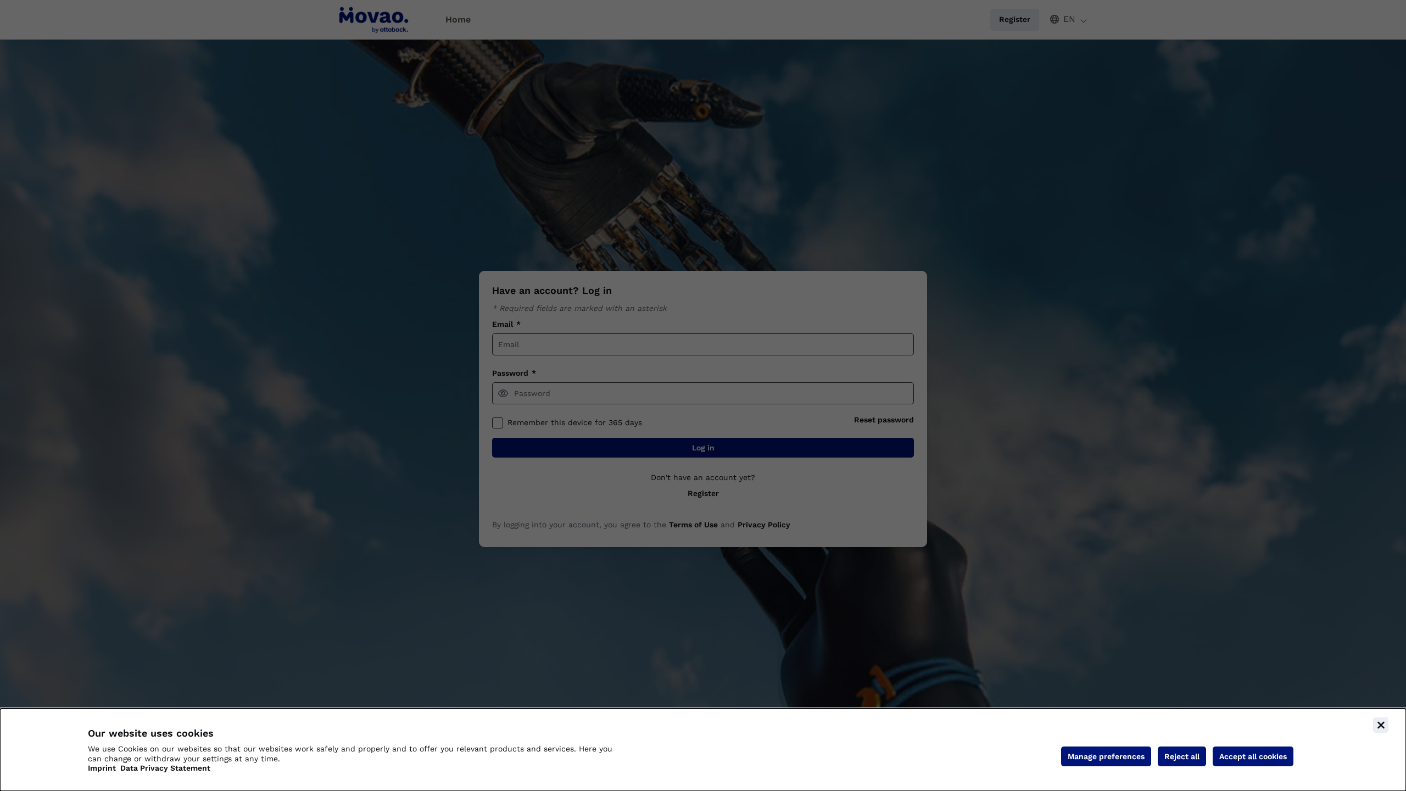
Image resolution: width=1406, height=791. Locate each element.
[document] (703, 750)
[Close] (1380, 725)
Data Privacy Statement (165, 768)
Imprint (102, 768)
